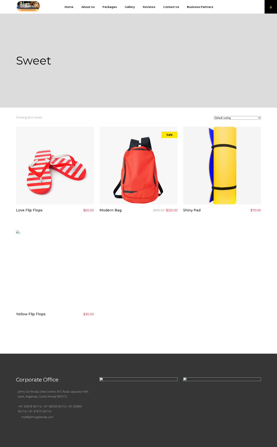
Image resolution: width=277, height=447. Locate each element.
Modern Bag (110, 210)
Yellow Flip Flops (30, 314)
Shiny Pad (191, 210)
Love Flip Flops (29, 210)
